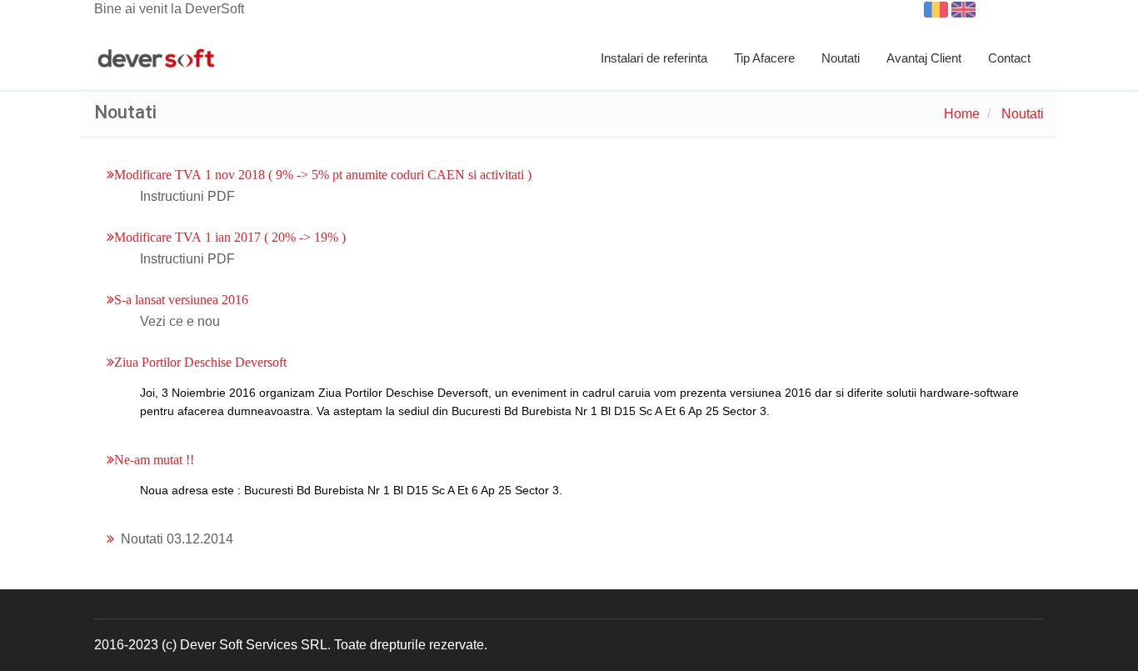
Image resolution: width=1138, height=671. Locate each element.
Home (962, 114)
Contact (1009, 58)
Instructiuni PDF (187, 196)
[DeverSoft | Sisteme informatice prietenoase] (156, 59)
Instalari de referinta (654, 58)
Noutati (840, 58)
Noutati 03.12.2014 (177, 539)
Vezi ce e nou (180, 321)
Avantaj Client (923, 58)
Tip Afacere (764, 58)
